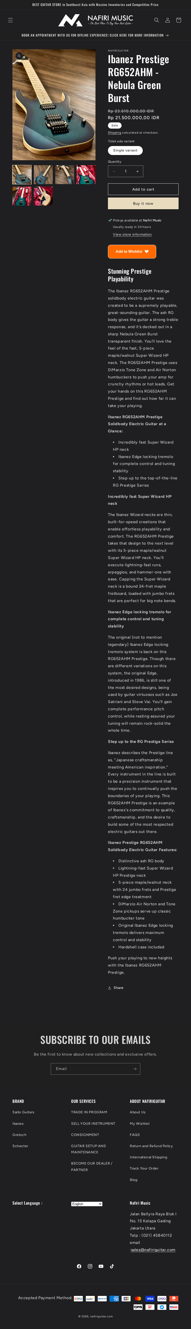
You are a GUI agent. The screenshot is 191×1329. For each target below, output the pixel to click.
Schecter (20, 1146)
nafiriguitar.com (101, 1316)
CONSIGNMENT (85, 1135)
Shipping (114, 132)
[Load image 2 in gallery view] (43, 174)
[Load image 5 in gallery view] (21, 196)
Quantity (114, 161)
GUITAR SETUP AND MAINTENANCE (88, 1149)
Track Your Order (144, 1168)
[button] (10, 20)
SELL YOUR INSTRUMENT (93, 1124)
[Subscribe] (134, 1069)
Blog (133, 1180)
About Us (138, 1112)
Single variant (125, 150)
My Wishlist (140, 1124)
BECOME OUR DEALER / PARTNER (91, 1166)
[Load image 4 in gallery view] (86, 174)
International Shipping (148, 1157)
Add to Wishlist (129, 251)
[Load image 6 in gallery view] (43, 196)
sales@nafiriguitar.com (153, 1249)
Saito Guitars (23, 1112)
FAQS (135, 1135)
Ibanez (18, 1124)
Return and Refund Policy (151, 1146)
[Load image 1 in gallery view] (21, 174)
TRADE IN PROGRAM (89, 1112)
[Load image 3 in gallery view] (64, 174)
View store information (132, 234)
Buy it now (143, 203)
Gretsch (19, 1135)
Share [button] (119, 988)
